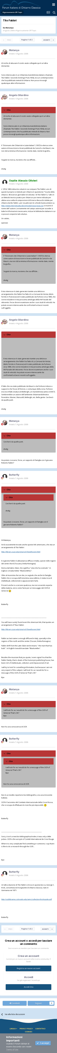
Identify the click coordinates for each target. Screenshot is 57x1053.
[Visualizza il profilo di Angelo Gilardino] (4, 97)
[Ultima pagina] (53, 40)
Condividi (15, 1003)
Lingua (13, 1029)
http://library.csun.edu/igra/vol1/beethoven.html (20, 552)
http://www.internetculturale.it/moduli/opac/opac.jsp (22, 205)
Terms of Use (12, 1049)
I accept (44, 1043)
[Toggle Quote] (4, 110)
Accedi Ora (28, 987)
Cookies (28, 1032)
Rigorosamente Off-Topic (26, 30)
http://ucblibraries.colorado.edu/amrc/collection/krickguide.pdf (26, 899)
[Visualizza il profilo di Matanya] (4, 52)
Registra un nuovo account (28, 968)
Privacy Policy (26, 1029)
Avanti (46, 40)
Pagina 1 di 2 (27, 39)
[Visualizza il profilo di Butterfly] (4, 476)
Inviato (18, 53)
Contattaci (40, 1029)
